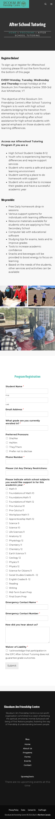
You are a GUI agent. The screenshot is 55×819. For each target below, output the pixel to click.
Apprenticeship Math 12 (21, 519)
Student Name (15, 386)
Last (7, 404)
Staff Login (42, 810)
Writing (13, 588)
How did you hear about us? (21, 624)
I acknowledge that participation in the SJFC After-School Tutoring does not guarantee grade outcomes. (27, 654)
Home (13, 32)
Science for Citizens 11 (20, 570)
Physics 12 (14, 566)
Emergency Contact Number (23, 613)
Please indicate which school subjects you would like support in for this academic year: (27, 482)
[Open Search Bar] (45, 4)
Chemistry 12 (16, 549)
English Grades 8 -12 (19, 579)
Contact (27, 765)
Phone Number (15, 457)
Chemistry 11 (15, 545)
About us (27, 748)
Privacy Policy (13, 810)
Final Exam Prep (18, 596)
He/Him (13, 442)
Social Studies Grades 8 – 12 (23, 575)
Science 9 (14, 523)
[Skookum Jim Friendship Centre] (14, 4)
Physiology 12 (16, 540)
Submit (11, 665)
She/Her (13, 438)
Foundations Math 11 (20, 497)
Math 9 (13, 489)
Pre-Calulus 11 (16, 510)
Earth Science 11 (17, 553)
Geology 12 (15, 558)
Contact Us (32, 810)
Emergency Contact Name (22, 602)
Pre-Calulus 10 (17, 506)
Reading (13, 583)
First (7, 395)
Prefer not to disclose (20, 451)
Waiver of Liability (16, 647)
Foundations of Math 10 (21, 493)
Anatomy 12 (15, 536)
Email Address (15, 409)
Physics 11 (14, 562)
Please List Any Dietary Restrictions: (26, 468)
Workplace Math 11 (19, 514)
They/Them (15, 447)
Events (27, 761)
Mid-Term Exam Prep (20, 592)
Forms (27, 757)
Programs (27, 32)
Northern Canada (44, 815)
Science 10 (14, 527)
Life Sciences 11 (17, 532)
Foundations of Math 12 (21, 502)
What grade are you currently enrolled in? (23, 422)
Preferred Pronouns (17, 434)
